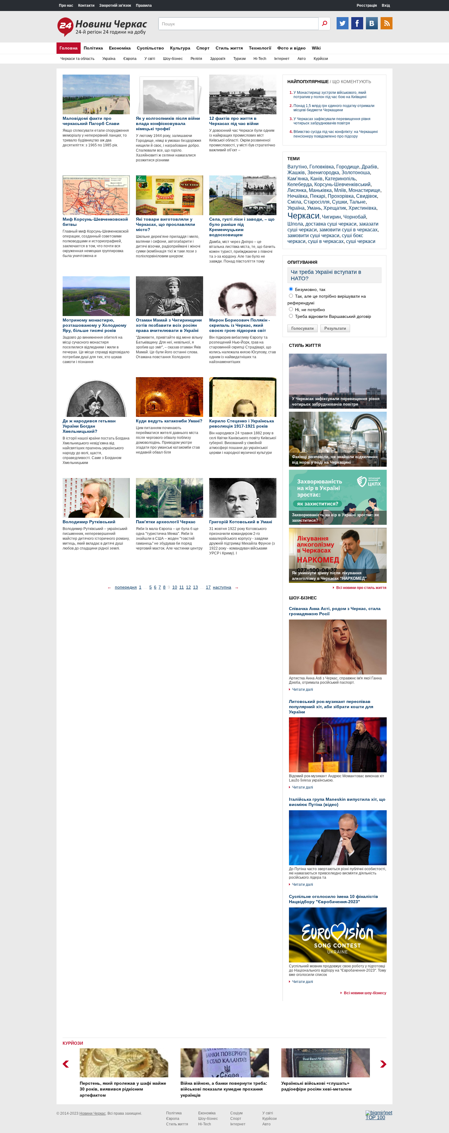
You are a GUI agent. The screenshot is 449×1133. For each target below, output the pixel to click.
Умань (314, 208)
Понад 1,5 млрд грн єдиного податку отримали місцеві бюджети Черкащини (334, 108)
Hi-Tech (260, 59)
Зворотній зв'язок (115, 5)
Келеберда (299, 184)
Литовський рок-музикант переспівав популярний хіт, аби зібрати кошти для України (331, 706)
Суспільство (150, 48)
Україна (108, 59)
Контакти (86, 5)
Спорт (203, 48)
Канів (316, 178)
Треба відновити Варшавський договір (332, 316)
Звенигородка (323, 172)
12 (188, 587)
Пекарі (317, 196)
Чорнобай (354, 216)
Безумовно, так (309, 289)
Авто (302, 59)
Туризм (239, 59)
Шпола (295, 223)
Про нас (66, 5)
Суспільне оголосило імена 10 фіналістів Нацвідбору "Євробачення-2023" (333, 899)
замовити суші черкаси (313, 235)
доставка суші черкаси (330, 223)
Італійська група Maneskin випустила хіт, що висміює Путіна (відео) (337, 802)
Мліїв (340, 190)
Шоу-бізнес (173, 59)
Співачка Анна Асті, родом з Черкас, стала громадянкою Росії (335, 611)
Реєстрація (367, 5)
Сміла (294, 201)
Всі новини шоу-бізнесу (365, 993)
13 (195, 587)
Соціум (236, 1113)
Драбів (369, 166)
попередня (126, 587)
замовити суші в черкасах (348, 229)
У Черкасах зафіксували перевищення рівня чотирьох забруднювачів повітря (332, 121)
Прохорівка (341, 196)
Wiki (316, 48)
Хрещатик (334, 208)
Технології (260, 48)
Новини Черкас (92, 1113)
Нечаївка (297, 196)
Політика (93, 48)
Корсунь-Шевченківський (342, 184)
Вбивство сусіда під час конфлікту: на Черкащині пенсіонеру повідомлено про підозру (336, 134)
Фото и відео (291, 48)
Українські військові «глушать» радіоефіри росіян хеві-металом (316, 1086)
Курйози (321, 59)
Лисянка (296, 190)
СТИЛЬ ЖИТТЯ (305, 345)
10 (174, 587)
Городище (347, 166)
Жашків (296, 172)
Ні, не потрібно (309, 309)
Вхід (386, 5)
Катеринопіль (340, 178)
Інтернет (282, 59)
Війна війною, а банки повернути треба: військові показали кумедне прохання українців (223, 1089)
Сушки (339, 201)
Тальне (357, 201)
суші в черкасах (326, 241)
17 (208, 587)
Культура (180, 48)
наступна (222, 587)
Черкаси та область (77, 59)
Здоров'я (217, 59)
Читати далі (302, 689)
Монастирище (364, 190)
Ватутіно (297, 166)
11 (181, 587)
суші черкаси (360, 241)
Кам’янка (297, 178)
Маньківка (320, 190)
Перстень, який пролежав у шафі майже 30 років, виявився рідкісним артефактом (122, 1089)
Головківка (321, 166)
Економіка (120, 48)
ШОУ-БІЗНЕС (303, 597)
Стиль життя (229, 48)
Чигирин (331, 216)
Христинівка (362, 208)
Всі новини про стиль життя (361, 588)
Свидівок (366, 196)
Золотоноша (355, 172)
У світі (149, 59)
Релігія (196, 59)
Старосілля (317, 201)
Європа (130, 59)
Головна (69, 48)
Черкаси (303, 215)
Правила (144, 5)
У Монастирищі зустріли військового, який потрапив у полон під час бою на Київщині (330, 94)
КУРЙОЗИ (73, 1043)
